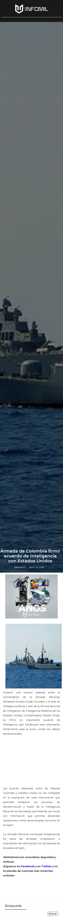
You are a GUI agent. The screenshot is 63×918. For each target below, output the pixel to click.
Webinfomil (20, 567)
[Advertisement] (31, 763)
